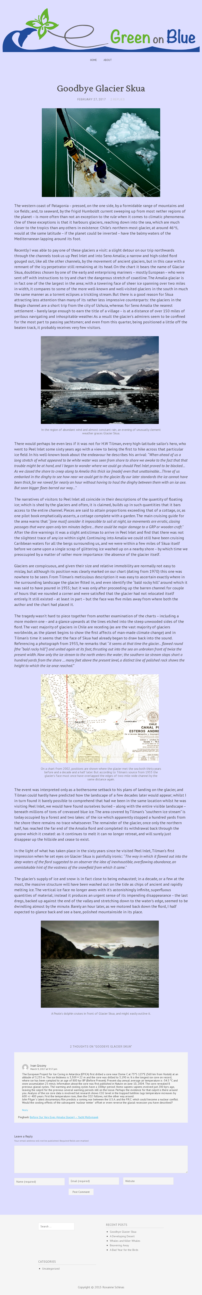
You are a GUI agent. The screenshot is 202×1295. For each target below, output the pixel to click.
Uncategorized (51, 1268)
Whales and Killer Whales (125, 1241)
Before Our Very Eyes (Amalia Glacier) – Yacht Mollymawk (64, 1117)
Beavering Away (119, 1245)
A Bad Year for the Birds (124, 1250)
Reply (25, 1109)
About (108, 60)
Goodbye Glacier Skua (123, 1231)
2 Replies (117, 99)
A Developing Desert (122, 1236)
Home (93, 60)
